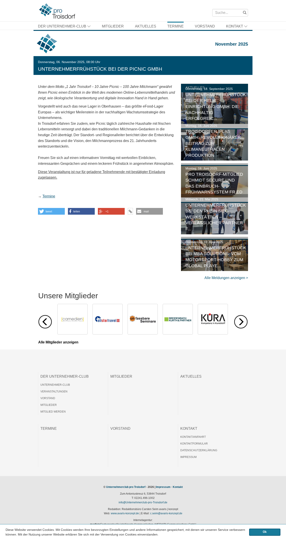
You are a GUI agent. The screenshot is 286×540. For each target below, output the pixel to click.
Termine (175, 26)
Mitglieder (113, 26)
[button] (160, 535)
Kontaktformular (194, 443)
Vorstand (205, 26)
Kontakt (235, 26)
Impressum (188, 457)
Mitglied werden (53, 411)
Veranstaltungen (53, 391)
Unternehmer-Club (55, 384)
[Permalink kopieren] (130, 211)
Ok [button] (265, 532)
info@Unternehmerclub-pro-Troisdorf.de (143, 502)
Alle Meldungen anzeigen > (226, 278)
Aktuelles (145, 26)
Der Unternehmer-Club (62, 26)
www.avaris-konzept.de (125, 513)
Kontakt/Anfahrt (193, 436)
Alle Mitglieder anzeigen (58, 342)
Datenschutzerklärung (198, 450)
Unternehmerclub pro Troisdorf (125, 487)
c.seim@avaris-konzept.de (166, 513)
